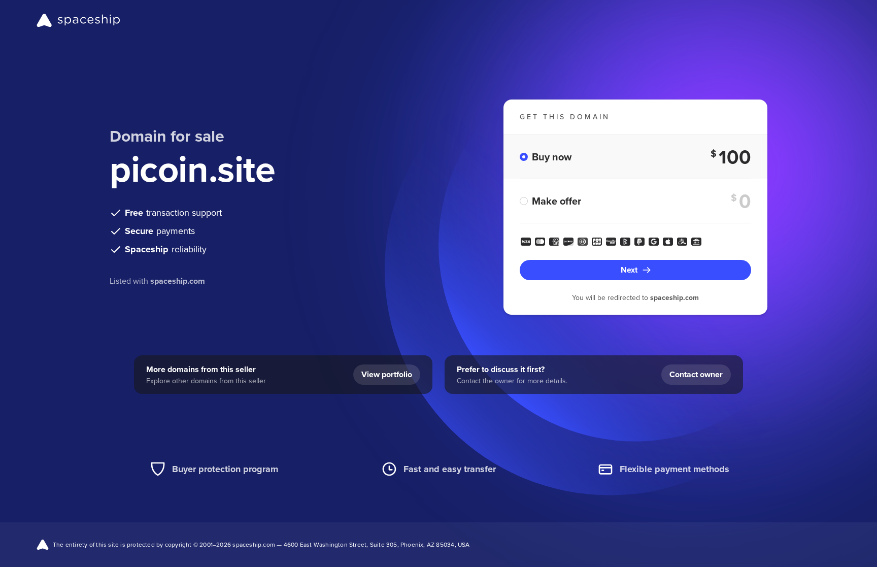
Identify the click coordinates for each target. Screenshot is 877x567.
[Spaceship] (78, 20)
